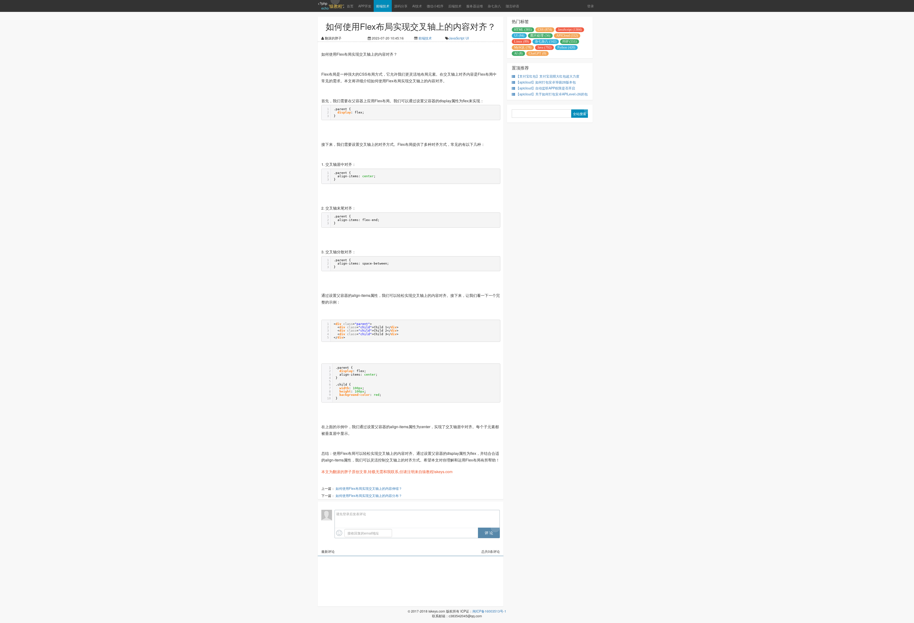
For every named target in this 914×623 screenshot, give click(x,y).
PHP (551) (569, 41)
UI (467, 38)
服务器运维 (474, 6)
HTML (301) (523, 29)
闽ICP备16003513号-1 (489, 611)
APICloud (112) (567, 35)
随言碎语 (512, 6)
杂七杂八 (494, 6)
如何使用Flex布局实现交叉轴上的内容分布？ (369, 495)
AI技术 (417, 6)
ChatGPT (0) (537, 53)
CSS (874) (545, 29)
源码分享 (400, 6)
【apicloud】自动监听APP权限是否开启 (545, 88)
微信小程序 (435, 6)
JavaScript (456, 38)
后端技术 (455, 6)
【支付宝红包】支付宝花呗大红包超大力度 (547, 76)
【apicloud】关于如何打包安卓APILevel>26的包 (552, 94)
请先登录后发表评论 (351, 513)
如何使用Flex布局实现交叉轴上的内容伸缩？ (369, 488)
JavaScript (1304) (570, 29)
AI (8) (518, 53)
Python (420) (566, 47)
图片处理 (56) (540, 35)
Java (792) (544, 47)
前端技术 (382, 6)
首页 (350, 6)
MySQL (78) (523, 47)
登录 (590, 6)
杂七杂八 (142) (545, 41)
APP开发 (364, 6)
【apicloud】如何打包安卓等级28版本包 (546, 82)
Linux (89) (521, 41)
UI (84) (519, 35)
